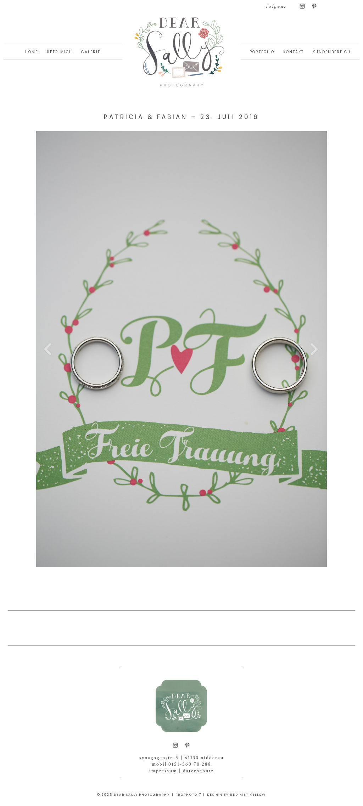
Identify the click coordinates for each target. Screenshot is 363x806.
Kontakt (293, 52)
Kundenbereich (332, 52)
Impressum (163, 771)
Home (31, 52)
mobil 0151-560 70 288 (181, 764)
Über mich (59, 52)
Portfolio (262, 52)
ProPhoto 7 (188, 795)
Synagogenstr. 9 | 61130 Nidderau (181, 758)
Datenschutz (198, 771)
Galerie (90, 52)
